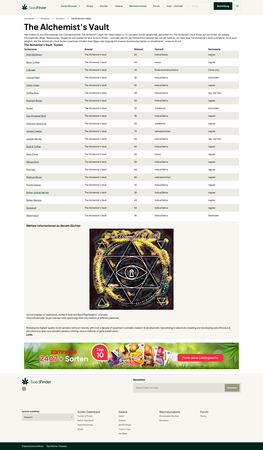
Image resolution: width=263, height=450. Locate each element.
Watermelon (32, 215)
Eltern (96, 41)
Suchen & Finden (85, 416)
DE (237, 6)
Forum (156, 6)
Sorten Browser (69, 6)
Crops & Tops (124, 429)
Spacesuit (31, 207)
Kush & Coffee (33, 146)
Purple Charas (33, 184)
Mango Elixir (32, 161)
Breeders (60, 18)
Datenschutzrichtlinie (32, 446)
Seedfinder (29, 18)
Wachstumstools (138, 6)
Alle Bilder (122, 433)
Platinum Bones (34, 177)
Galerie (119, 6)
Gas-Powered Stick (36, 116)
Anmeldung (223, 6)
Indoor (121, 416)
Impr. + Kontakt (175, 6)
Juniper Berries (34, 139)
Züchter (104, 6)
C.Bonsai (30, 70)
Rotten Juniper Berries (37, 192)
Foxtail (29, 108)
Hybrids (109, 41)
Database (45, 18)
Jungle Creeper (34, 131)
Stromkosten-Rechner (169, 416)
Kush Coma (32, 154)
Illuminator (163, 420)
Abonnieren (232, 388)
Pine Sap (30, 169)
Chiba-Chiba (32, 85)
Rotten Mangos (34, 200)
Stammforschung (85, 425)
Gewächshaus (124, 425)
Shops (89, 6)
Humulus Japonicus (36, 123)
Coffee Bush (32, 93)
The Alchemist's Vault (81, 18)
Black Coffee (32, 62)
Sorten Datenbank (86, 420)
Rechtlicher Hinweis (57, 446)
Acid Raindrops (34, 54)
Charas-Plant (33, 77)
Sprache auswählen (30, 411)
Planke (203, 416)
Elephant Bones (34, 100)
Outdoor (122, 420)
